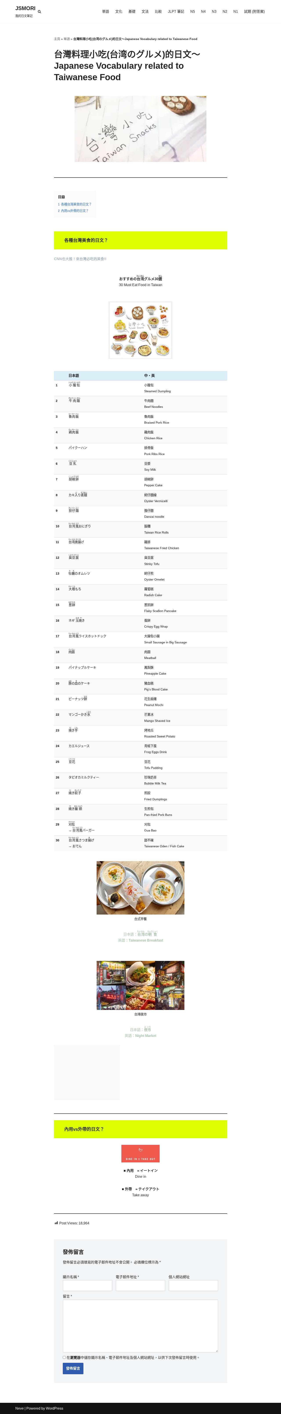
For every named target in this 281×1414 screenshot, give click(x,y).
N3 (214, 11)
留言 (67, 1296)
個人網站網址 (179, 1277)
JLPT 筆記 (176, 11)
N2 (225, 11)
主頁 (57, 39)
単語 (105, 11)
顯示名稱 (71, 1277)
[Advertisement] (87, 1072)
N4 (203, 11)
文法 (145, 11)
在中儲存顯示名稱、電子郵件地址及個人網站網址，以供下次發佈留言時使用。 (133, 1358)
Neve (19, 1408)
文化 (118, 11)
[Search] (39, 11)
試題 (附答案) (254, 11)
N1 (235, 11)
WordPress (54, 1408)
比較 (158, 11)
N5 (192, 11)
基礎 (131, 11)
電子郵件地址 (127, 1277)
